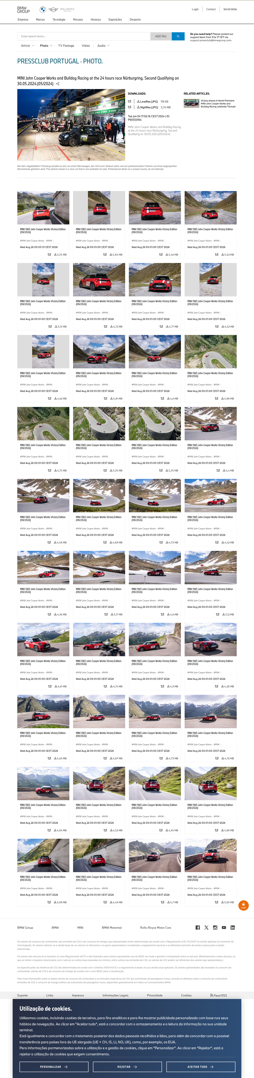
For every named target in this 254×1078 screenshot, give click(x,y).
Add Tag (160, 36)
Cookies (186, 995)
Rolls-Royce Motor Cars (155, 927)
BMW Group (25, 927)
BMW (55, 927)
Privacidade (155, 995)
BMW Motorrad (112, 927)
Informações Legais (115, 995)
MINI (80, 927)
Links (49, 995)
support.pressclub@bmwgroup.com (210, 40)
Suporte (22, 995)
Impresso (78, 995)
